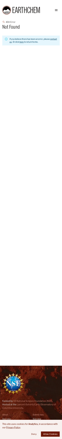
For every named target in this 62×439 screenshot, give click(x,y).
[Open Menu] (56, 10)
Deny (34, 434)
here (21, 42)
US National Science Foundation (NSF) (32, 401)
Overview (6, 419)
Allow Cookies (50, 434)
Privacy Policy (13, 427)
